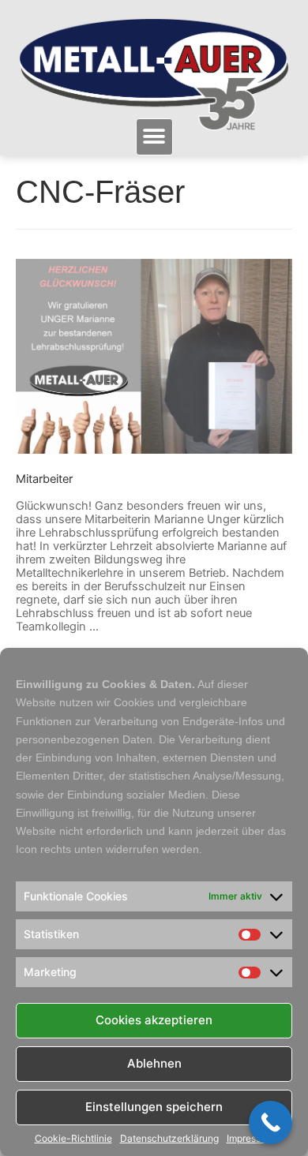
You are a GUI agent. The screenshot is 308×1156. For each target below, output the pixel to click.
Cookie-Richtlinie (73, 1138)
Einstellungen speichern (154, 1106)
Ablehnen (154, 1063)
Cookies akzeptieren (154, 1019)
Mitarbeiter (44, 479)
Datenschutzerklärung (169, 1138)
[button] (154, 136)
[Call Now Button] (270, 1122)
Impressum (250, 1138)
